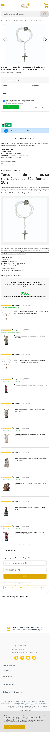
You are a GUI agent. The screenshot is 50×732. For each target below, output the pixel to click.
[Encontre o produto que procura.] (44, 14)
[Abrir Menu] (3, 5)
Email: (5, 93)
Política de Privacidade (25, 722)
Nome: (5, 85)
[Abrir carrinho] (46, 6)
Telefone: (35, 85)
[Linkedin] (34, 659)
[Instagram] (22, 659)
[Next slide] (45, 39)
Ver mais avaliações (25, 545)
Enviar (25, 576)
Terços (14, 20)
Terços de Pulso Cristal (38, 20)
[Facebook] (16, 659)
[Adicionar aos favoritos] (3, 25)
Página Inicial (5, 20)
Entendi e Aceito (14, 727)
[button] (19, 63)
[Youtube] (28, 659)
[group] (25, 629)
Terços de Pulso (24, 20)
